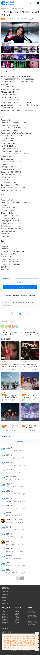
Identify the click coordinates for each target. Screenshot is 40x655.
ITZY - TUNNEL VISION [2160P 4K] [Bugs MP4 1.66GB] (30, 366)
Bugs (19, 19)
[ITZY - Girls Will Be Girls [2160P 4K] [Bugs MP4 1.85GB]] (10, 412)
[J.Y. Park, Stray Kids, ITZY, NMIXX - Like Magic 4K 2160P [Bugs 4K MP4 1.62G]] (30, 412)
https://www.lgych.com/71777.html (23, 303)
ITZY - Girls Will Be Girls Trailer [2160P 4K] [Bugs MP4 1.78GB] (30, 396)
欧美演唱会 (5, 594)
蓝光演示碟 (5, 603)
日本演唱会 (5, 597)
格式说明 (17, 620)
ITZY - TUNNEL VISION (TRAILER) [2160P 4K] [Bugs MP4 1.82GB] (10, 366)
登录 (21, 441)
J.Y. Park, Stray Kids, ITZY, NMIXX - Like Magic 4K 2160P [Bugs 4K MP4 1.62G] (30, 427)
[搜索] (31, 3)
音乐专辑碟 (5, 623)
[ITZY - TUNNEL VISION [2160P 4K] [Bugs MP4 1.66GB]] (30, 350)
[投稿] (27, 3)
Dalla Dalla (5, 321)
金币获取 (17, 614)
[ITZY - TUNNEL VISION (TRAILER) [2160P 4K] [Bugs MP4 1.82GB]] (10, 350)
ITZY (12, 321)
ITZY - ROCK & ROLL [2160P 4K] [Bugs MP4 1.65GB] (10, 396)
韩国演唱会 (5, 600)
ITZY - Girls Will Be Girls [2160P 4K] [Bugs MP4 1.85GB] (10, 427)
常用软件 (17, 617)
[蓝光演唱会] (7, 3)
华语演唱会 (5, 591)
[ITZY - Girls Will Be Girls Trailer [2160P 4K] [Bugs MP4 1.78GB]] (30, 381)
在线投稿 (17, 611)
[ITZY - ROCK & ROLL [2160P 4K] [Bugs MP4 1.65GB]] (10, 381)
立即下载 (20, 287)
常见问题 (17, 623)
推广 (31, 19)
